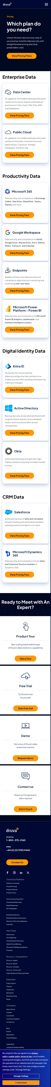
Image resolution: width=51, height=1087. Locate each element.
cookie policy (14, 1057)
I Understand (21, 1083)
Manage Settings (21, 1076)
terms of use (26, 1057)
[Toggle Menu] (35, 4)
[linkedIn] (21, 872)
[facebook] (7, 872)
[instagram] (14, 872)
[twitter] (28, 872)
